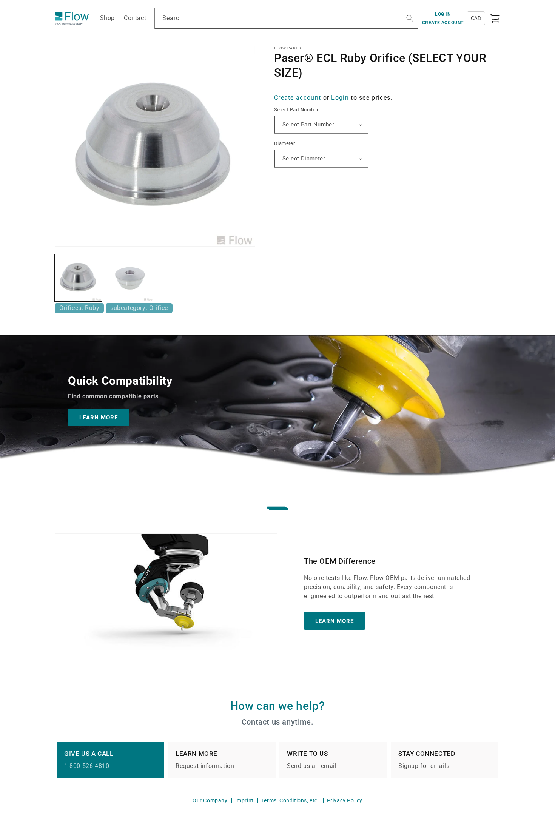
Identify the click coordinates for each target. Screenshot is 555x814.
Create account (297, 97)
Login (340, 97)
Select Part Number (296, 110)
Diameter (284, 143)
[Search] (409, 18)
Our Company (210, 800)
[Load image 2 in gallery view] (129, 277)
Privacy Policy (344, 800)
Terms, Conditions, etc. (290, 800)
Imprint (244, 800)
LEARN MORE (98, 417)
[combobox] (286, 18)
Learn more (334, 620)
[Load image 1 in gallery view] (78, 277)
